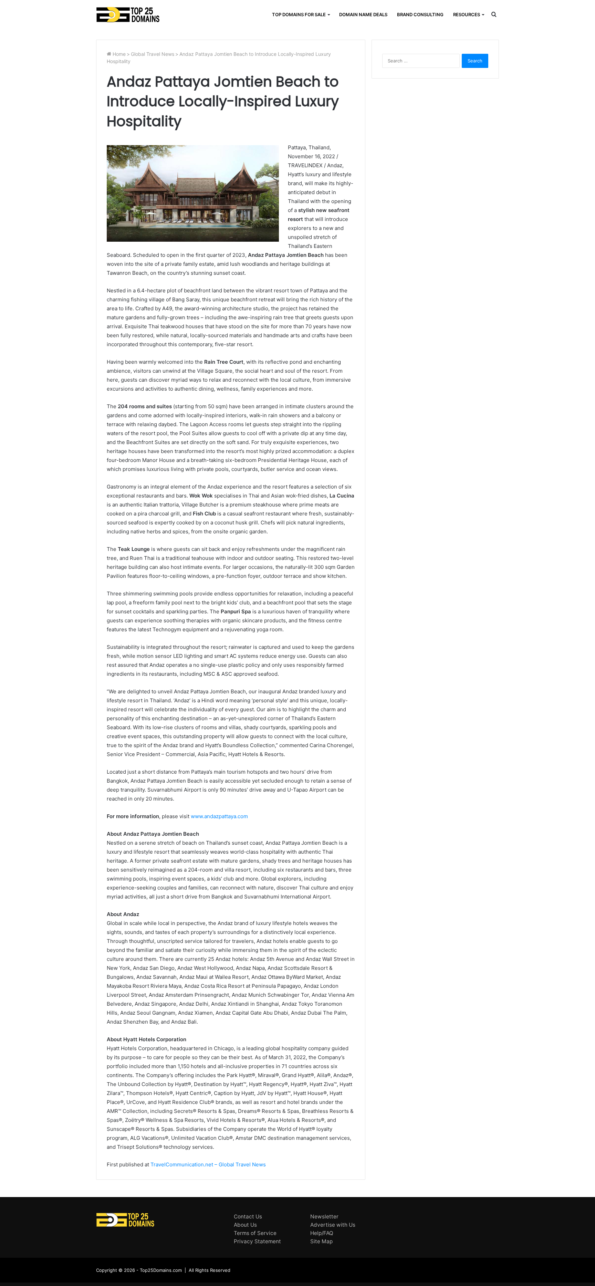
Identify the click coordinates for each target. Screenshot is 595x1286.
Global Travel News (152, 54)
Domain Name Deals (363, 14)
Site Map (321, 1241)
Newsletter (324, 1216)
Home (118, 54)
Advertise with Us (332, 1225)
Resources (466, 14)
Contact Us (248, 1216)
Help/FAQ (321, 1233)
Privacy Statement (257, 1241)
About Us (245, 1225)
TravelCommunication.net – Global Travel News (207, 1164)
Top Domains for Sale (299, 14)
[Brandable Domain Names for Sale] (128, 14)
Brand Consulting (420, 14)
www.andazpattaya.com (219, 816)
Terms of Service (255, 1233)
